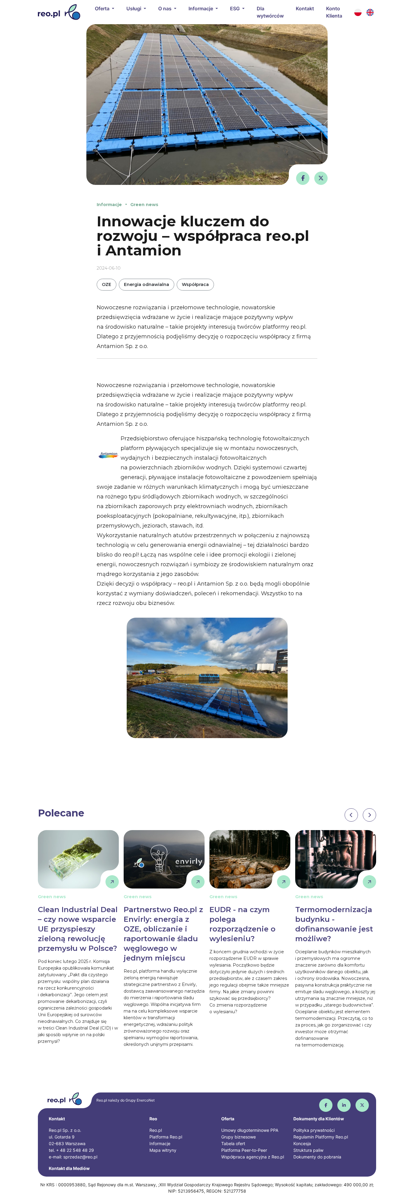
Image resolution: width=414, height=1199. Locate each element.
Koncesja (302, 1143)
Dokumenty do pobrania (317, 1156)
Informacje (109, 204)
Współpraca (195, 284)
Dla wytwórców (270, 12)
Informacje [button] (201, 8)
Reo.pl (155, 1130)
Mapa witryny (162, 1150)
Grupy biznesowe (238, 1136)
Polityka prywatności (314, 1130)
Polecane (61, 813)
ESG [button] (235, 8)
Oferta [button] (103, 8)
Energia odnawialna (146, 284)
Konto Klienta (334, 12)
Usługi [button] (134, 8)
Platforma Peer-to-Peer (244, 1150)
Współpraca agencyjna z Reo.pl (252, 1156)
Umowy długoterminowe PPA (249, 1130)
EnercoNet (146, 1100)
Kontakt (305, 8)
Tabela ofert (233, 1143)
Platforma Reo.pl (165, 1136)
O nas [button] (165, 8)
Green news (144, 204)
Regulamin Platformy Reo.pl (320, 1136)
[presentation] (351, 815)
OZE (106, 284)
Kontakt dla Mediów (69, 1168)
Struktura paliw (308, 1150)
